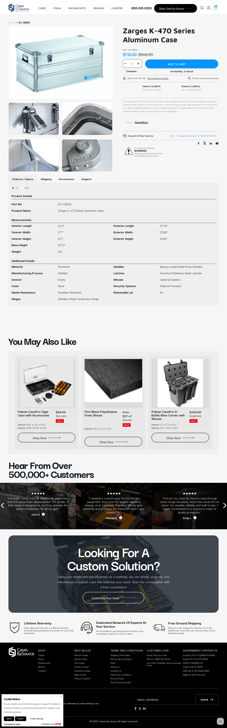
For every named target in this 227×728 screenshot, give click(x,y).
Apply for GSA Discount (194, 674)
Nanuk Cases (80, 659)
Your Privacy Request (121, 682)
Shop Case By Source (171, 8)
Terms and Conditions (121, 674)
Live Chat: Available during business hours (164, 664)
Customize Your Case (105, 597)
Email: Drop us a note (157, 655)
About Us (115, 667)
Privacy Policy (117, 678)
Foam (57, 8)
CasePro (117, 8)
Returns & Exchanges (121, 659)
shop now (39, 437)
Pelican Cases (81, 655)
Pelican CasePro (82, 678)
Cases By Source (108, 721)
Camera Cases (81, 667)
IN (17, 188)
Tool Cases (79, 663)
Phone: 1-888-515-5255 (158, 659)
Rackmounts (77, 8)
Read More (141, 122)
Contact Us (116, 671)
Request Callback (188, 135)
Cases (42, 8)
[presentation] (2, 506)
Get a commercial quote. (158, 78)
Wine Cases (80, 674)
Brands (99, 8)
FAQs (113, 663)
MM (27, 188)
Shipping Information (120, 655)
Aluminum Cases (82, 671)
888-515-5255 (141, 7)
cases (12, 22)
